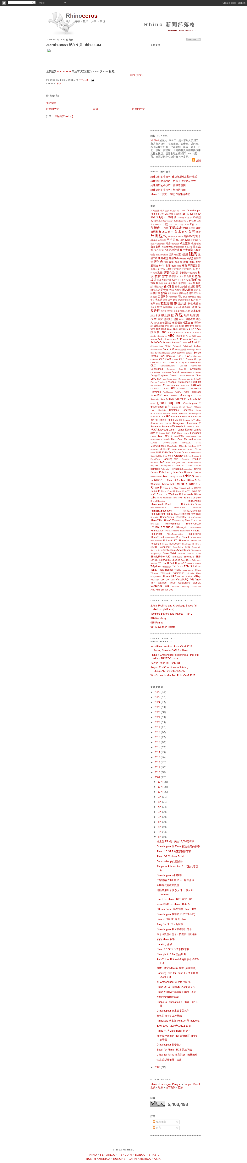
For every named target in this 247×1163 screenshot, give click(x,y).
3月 (160, 827)
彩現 (59, 83)
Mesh (198, 443)
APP (179, 339)
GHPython (180, 399)
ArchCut (197, 339)
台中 (170, 231)
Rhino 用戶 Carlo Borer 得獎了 (173, 1030)
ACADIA (171, 332)
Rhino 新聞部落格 (170, 24)
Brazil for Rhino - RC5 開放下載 (174, 1049)
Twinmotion (178, 573)
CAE (161, 359)
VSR (153, 582)
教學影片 (174, 276)
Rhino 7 (195, 483)
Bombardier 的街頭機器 (170, 861)
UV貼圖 (189, 576)
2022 (158, 712)
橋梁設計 (168, 319)
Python (174, 472)
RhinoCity (179, 520)
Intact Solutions (179, 416)
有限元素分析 (169, 246)
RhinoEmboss (172, 523)
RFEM (179, 477)
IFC (168, 416)
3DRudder (178, 221)
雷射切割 (163, 296)
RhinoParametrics (175, 534)
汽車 (166, 250)
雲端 (171, 289)
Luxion (153, 436)
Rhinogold (181, 527)
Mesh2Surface (158, 446)
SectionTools (170, 550)
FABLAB (196, 385)
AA (192, 329)
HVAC (153, 417)
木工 (164, 231)
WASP (173, 583)
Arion (185, 343)
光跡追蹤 (161, 244)
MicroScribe (172, 446)
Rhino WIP (178, 498)
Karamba (156, 426)
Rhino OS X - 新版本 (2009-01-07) (176, 986)
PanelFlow (155, 459)
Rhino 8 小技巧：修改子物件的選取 (170, 194)
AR (191, 339)
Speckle (176, 560)
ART (190, 342)
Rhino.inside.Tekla (191, 504)
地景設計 (175, 244)
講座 (172, 326)
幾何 (191, 283)
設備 (188, 280)
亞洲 (180, 1087)
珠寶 (184, 265)
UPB (173, 576)
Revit (165, 476)
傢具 (170, 283)
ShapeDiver (183, 550)
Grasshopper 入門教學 (169, 875)
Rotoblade (186, 544)
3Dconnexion (167, 221)
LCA (168, 433)
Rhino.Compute (192, 497)
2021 (158, 717)
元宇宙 (192, 228)
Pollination (165, 469)
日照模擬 (156, 231)
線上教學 (196, 310)
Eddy (193, 379)
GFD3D (170, 399)
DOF (159, 378)
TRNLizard (165, 573)
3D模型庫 (156, 220)
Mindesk (192, 446)
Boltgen (189, 353)
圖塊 (199, 297)
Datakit (175, 372)
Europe (119, 1158)
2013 (158, 757)
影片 (193, 300)
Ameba (154, 339)
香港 (171, 262)
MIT (199, 446)
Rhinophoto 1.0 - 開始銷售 (171, 954)
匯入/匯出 (187, 289)
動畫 (159, 272)
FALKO (166, 389)
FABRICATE (156, 389)
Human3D (183, 413)
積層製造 (167, 322)
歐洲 (160, 1087)
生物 (155, 240)
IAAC (159, 416)
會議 (164, 293)
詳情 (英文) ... (137, 75)
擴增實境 (189, 326)
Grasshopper (194, 210)
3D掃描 (180, 218)
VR (192, 579)
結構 (177, 286)
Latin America (140, 1158)
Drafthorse (167, 379)
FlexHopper (168, 392)
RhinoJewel (195, 527)
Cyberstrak (155, 372)
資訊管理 (193, 293)
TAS (181, 567)
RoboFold (156, 543)
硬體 (156, 286)
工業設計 (155, 211)
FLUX (186, 392)
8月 (160, 801)
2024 (158, 702)
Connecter (196, 366)
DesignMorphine (159, 375)
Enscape (171, 382)
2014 (158, 752)
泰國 (179, 266)
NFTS (153, 453)
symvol (198, 563)
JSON (168, 423)
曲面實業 (156, 246)
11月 (161, 786)
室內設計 (183, 254)
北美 (153, 1087)
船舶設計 (166, 280)
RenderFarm (156, 477)
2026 (158, 692)
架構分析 (182, 258)
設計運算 (181, 280)
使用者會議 (186, 249)
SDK (187, 547)
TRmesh (154, 573)
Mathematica (156, 439)
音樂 (166, 262)
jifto (161, 423)
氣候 (174, 265)
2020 (158, 722)
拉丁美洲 (171, 1087)
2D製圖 (169, 213)
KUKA (154, 429)
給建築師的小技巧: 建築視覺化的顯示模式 (174, 176)
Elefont (154, 382)
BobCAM (180, 353)
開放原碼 (155, 289)
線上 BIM (178, 311)
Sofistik (154, 560)
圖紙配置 (192, 297)
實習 (152, 300)
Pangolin (185, 459)
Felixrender (182, 389)
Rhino (188, 476)
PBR (168, 462)
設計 (174, 279)
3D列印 (161, 217)
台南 (184, 231)
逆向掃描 (176, 269)
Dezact (173, 375)
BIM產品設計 (180, 349)
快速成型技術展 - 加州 (169, 1059)
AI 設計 (193, 336)
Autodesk (177, 346)
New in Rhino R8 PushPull (165, 662)
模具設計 (187, 307)
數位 (158, 304)
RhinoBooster (195, 517)
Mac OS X (165, 436)
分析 (198, 228)
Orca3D (178, 455)
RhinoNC (196, 530)
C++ (184, 356)
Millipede (183, 446)
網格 (175, 300)
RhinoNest (156, 534)
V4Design (155, 580)
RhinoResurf (157, 537)
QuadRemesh (185, 472)
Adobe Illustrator (193, 332)
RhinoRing (170, 537)
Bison (198, 349)
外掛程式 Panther (175, 236)
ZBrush (164, 589)
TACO (175, 566)
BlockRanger (164, 353)
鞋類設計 (195, 315)
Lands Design (185, 429)
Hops (198, 410)
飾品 (185, 297)
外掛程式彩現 (191, 236)
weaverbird (184, 582)
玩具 (171, 254)
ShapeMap (196, 550)
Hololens (174, 410)
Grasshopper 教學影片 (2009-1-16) (176, 914)
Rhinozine (183, 540)
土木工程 (173, 224)
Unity (198, 573)
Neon (198, 449)
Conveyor (171, 369)
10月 (161, 791)
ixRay (198, 420)
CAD (189, 355)
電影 (180, 296)
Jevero (154, 423)
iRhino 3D (172, 420)
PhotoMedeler (194, 462)
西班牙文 (189, 247)
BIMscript (191, 349)
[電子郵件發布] (92, 80)
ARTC (197, 342)
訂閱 (198, 160)
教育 (158, 276)
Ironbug (186, 420)
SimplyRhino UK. (161, 556)
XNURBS (155, 589)
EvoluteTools (183, 382)
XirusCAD (196, 586)
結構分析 (185, 286)
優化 (180, 322)
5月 (160, 816)
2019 (158, 727)
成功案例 (185, 243)
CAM (168, 359)
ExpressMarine (171, 385)
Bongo (197, 352)
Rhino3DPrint (158, 514)
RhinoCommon (193, 520)
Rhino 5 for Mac (176, 480)
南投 (176, 255)
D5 (169, 372)
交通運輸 (194, 240)
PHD (184, 462)
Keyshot (180, 426)
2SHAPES (188, 213)
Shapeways (156, 553)
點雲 (181, 326)
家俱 (192, 262)
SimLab (190, 553)
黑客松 (178, 289)
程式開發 (169, 286)
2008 (158, 1067)
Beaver (154, 349)
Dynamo (182, 379)
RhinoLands (157, 530)
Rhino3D (197, 508)
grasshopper (168, 402)
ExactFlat (196, 382)
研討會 (158, 261)
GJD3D (183, 211)
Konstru (189, 426)
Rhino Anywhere (186, 488)
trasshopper (188, 570)
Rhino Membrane (165, 498)
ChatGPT (155, 363)
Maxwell (188, 439)
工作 (187, 224)
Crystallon (195, 369)
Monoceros (177, 449)
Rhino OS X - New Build (170, 856)
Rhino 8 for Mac (170, 488)
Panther (196, 459)
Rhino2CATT (179, 508)
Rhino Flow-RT (182, 491)
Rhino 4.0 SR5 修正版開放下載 (174, 851)
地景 (168, 243)
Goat (153, 403)
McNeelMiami (169, 442)
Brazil (162, 355)
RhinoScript (182, 537)
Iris (180, 420)
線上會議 (155, 315)
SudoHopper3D (178, 563)
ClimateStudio (194, 363)
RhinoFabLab (193, 523)
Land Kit (172, 429)
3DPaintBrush (64, 71)
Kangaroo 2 (193, 423)
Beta (165, 349)
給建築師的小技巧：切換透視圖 (168, 189)
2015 (158, 747)
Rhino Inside (186, 494)
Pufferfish (164, 472)
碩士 (170, 300)
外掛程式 (159, 235)
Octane (177, 452)
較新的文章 (52, 108)
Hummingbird (195, 413)
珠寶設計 (164, 211)
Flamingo (156, 391)
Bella (159, 349)
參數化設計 (171, 272)
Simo (198, 553)
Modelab (154, 449)
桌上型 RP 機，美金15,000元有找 (175, 841)
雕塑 (174, 322)
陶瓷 (161, 283)
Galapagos (186, 395)
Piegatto (154, 466)
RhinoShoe (196, 537)
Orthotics (187, 456)
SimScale (177, 556)
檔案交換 (188, 322)
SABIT (154, 547)
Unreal (166, 576)
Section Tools (156, 550)
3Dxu (186, 221)
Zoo (171, 589)
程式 (161, 287)
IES (164, 417)
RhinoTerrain (156, 541)
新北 (196, 290)
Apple (185, 339)
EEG (198, 379)
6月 (160, 811)
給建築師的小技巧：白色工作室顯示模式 (173, 181)
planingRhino (167, 466)
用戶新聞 (184, 240)
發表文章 (160, 1121)
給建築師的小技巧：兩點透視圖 (168, 185)
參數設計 (184, 272)
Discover (190, 376)
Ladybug (163, 429)
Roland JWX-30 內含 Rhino (172, 919)
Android (162, 339)
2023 (158, 707)
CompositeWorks (168, 366)
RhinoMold (185, 531)
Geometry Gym (158, 399)
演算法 (158, 299)
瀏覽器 (198, 326)
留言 (158, 1127)
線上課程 (174, 211)
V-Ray (197, 576)
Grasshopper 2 (192, 403)
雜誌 (163, 329)
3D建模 (172, 217)
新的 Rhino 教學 (166, 939)
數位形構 (167, 303)
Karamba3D (168, 426)
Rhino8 (177, 514)
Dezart (182, 376)
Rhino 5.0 (168, 484)
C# (179, 355)
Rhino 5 (159, 480)
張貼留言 (51, 102)
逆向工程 (166, 268)
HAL (153, 410)
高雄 (155, 273)
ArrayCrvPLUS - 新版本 (170, 924)
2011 (158, 767)
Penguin (176, 462)
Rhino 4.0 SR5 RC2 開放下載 (173, 949)
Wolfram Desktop (180, 586)
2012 (158, 762)
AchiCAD (180, 332)
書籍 (168, 265)
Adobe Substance (159, 336)
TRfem (198, 570)
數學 (159, 307)
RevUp (173, 477)
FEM (191, 389)
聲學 (167, 326)
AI (187, 335)
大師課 (181, 224)
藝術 (169, 329)
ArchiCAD (156, 342)
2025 (158, 697)
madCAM (179, 436)
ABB (164, 332)
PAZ (162, 462)
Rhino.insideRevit (158, 508)
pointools (155, 469)
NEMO (190, 449)
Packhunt (196, 456)
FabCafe (185, 385)
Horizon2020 (156, 413)
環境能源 (159, 325)
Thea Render (165, 569)
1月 (160, 837)
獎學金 (170, 311)
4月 (160, 821)
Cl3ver (163, 363)
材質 (161, 250)
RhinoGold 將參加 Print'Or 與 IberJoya (178, 1020)
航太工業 (155, 269)
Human (174, 413)
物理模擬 (164, 255)
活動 (190, 258)
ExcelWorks (156, 385)
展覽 (198, 262)
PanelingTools (170, 459)
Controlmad (157, 369)
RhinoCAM (156, 520)
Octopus (186, 452)
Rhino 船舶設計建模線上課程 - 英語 (176, 991)
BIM (171, 349)
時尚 (161, 265)
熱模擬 (164, 311)
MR (184, 449)
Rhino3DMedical (192, 510)
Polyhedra (176, 469)
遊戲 (155, 297)
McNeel (155, 140)
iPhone (197, 416)
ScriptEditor (178, 547)
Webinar (156, 586)
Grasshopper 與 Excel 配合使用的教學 (178, 846)
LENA (173, 433)
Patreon (154, 462)
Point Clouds (194, 466)
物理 (158, 255)
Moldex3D (165, 449)
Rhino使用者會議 (191, 514)
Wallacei (162, 582)
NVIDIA (169, 452)
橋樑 (176, 319)
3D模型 (197, 217)
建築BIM (173, 258)
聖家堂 (175, 293)
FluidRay (178, 392)
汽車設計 (174, 249)
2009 (158, 777)
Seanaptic (196, 547)
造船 (194, 279)
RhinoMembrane (172, 531)
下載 (165, 224)
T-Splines (156, 566)
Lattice (162, 433)
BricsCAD (171, 356)
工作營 (164, 228)
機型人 (182, 319)
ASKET (168, 346)
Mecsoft (186, 442)
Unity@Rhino (156, 576)
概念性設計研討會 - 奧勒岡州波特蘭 (177, 934)
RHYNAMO (196, 541)
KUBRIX (197, 426)
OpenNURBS (156, 456)
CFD (181, 359)
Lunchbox (195, 433)
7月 (160, 806)
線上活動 (186, 311)
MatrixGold (177, 439)
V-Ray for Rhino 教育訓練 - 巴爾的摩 (177, 1054)
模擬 (194, 307)
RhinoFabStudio (162, 527)
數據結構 (178, 307)
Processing (187, 469)
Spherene (196, 560)
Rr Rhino (196, 544)
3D (195, 214)
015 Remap (157, 622)
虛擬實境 (195, 286)
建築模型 (163, 258)
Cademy (197, 356)
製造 (188, 300)
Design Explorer (193, 372)
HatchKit (162, 410)
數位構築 (193, 303)
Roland (165, 544)
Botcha (154, 356)
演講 (165, 300)
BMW (173, 353)
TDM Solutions (192, 566)
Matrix (166, 439)
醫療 (158, 329)
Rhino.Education (158, 501)
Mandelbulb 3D (193, 436)
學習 (160, 319)
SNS (198, 556)
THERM (177, 570)
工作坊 (193, 224)
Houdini (166, 413)
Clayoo (183, 362)
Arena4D (176, 342)
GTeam (197, 407)
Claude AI (173, 363)
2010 (158, 772)
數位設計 (180, 303)
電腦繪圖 (173, 297)
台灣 (191, 231)
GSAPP (189, 407)
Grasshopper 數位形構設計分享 (174, 929)
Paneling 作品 (164, 944)
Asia (157, 1158)
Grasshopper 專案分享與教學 (173, 1010)
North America (98, 1158)
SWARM (190, 563)
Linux (179, 433)
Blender (154, 353)
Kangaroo (178, 423)
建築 (193, 254)
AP (174, 339)
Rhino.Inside (194, 500)
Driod (175, 379)
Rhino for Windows (167, 494)
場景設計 (183, 283)
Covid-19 (182, 369)
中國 (185, 228)
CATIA (175, 359)
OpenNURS (168, 456)
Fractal (174, 396)
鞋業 (186, 315)
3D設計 (188, 218)
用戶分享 (172, 240)
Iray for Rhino (158, 420)
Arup (161, 346)
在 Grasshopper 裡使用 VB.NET (175, 981)
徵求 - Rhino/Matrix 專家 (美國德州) (176, 968)
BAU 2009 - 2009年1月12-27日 (174, 1025)
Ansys (169, 339)
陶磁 (166, 283)
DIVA (198, 375)
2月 (160, 832)
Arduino (167, 342)
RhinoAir (154, 517)
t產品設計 (167, 567)
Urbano (180, 576)
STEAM (154, 563)
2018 (158, 732)
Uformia (190, 573)
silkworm (181, 553)
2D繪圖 (178, 214)
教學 (165, 276)
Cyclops (164, 372)
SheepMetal (169, 553)
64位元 (192, 220)
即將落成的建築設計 (168, 885)
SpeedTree (186, 560)
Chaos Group (193, 359)
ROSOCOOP (175, 544)
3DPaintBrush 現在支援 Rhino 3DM (73, 45)
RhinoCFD (169, 520)
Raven (197, 472)
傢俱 (175, 283)
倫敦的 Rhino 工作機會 (169, 1015)
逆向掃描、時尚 (190, 269)
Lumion (186, 433)
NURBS (160, 452)
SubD (166, 563)
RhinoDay (155, 524)
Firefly (197, 388)
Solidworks (165, 560)
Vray (198, 579)
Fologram (196, 392)
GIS (190, 399)
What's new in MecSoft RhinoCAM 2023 (173, 675)
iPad (190, 416)
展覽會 (154, 265)
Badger (197, 346)
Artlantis (154, 346)
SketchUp (189, 556)
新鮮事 (156, 293)
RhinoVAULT (170, 540)
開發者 (164, 289)
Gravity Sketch (178, 407)
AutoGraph (188, 346)
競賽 (175, 329)
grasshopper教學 (161, 406)
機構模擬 (190, 319)
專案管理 (193, 273)
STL (160, 563)
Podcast (180, 465)
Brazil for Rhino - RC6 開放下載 (174, 899)
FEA (173, 388)
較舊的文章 (138, 108)
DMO (153, 378)
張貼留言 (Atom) (64, 116)
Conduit (183, 366)
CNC (153, 365)
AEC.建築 (180, 336)
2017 (158, 737)
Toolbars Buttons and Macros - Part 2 (171, 613)
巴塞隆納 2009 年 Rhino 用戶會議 (175, 880)
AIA (199, 336)
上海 (199, 221)
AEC (171, 335)
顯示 (181, 329)
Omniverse (196, 453)
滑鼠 (170, 293)
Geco (198, 396)
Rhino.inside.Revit (161, 504)
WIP (167, 586)
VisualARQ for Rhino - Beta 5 (173, 904)
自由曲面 (180, 247)
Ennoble (161, 382)
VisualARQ (182, 579)
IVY (193, 420)
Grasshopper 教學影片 (169, 1044)
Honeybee (187, 410)
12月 (161, 781)
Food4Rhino (159, 395)
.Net (162, 213)
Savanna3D (165, 547)
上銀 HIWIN (156, 224)
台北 (177, 231)
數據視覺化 (168, 307)
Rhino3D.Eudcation (161, 510)
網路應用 (182, 300)
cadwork (154, 359)
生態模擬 (162, 240)
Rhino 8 (156, 487)
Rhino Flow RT (168, 491)
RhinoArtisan (167, 517)
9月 (160, 796)
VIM (172, 580)
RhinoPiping (194, 534)
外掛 (198, 231)
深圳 (181, 276)
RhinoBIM (181, 517)
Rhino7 (169, 514)
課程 (179, 315)
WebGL (197, 582)
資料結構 (183, 293)
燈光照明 (158, 323)
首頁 (95, 108)
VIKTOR (165, 579)
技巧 (156, 250)
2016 (158, 742)
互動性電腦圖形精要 (168, 997)
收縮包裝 (196, 243)
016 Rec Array (158, 618)
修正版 (178, 262)
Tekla (153, 569)
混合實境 (189, 276)
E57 (188, 379)
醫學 (153, 329)
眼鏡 (159, 280)
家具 (186, 262)
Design (183, 372)
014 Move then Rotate (163, 626)
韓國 (177, 326)
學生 (154, 319)
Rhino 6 (155, 213)
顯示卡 (186, 329)
